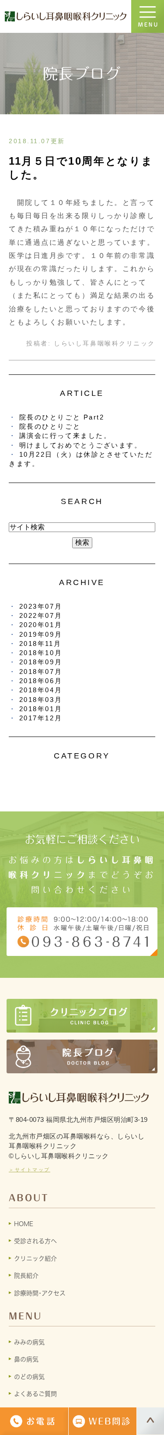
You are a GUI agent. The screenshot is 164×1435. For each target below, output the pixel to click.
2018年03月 (40, 699)
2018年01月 (40, 708)
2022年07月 (40, 615)
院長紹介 (26, 1276)
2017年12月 (40, 718)
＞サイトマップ (29, 1169)
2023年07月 (40, 606)
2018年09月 (40, 662)
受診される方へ (35, 1241)
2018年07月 (40, 671)
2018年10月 (40, 652)
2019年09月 (40, 634)
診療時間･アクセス (40, 1293)
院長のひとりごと (49, 426)
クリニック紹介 (35, 1258)
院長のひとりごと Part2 (62, 417)
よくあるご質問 (35, 1394)
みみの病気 (29, 1342)
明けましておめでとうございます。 (80, 445)
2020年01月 (40, 624)
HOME (23, 1224)
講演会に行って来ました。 (65, 435)
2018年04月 (40, 690)
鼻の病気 (26, 1359)
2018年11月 (40, 643)
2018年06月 (40, 680)
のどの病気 (29, 1377)
